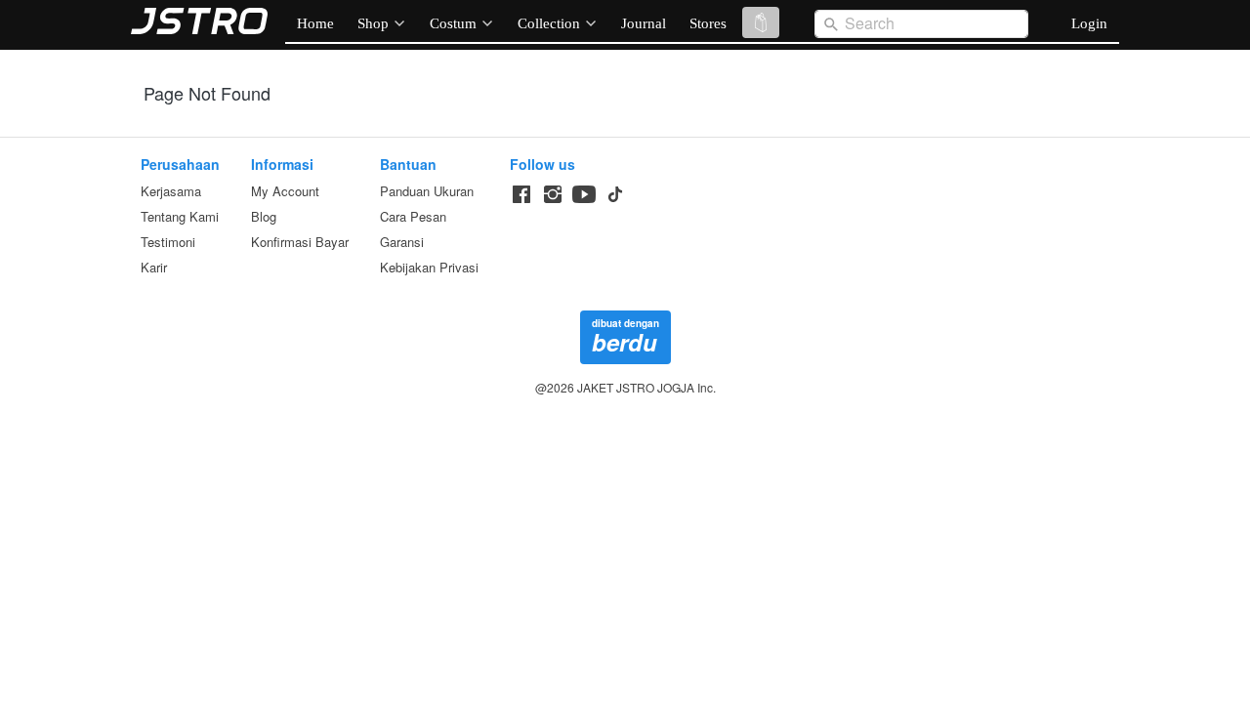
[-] (521, 195)
